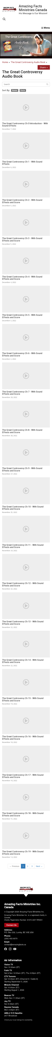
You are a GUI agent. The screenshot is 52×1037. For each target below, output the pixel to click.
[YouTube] (14, 948)
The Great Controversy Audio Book (28, 62)
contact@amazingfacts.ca (15, 944)
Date (23, 90)
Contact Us (11, 925)
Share (43, 67)
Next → (39, 866)
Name (14, 90)
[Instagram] (10, 948)
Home (5, 62)
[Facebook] (5, 948)
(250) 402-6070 (10, 938)
